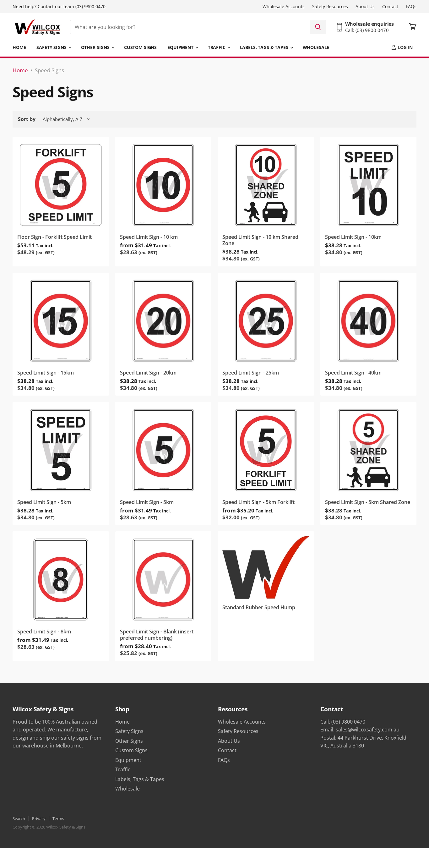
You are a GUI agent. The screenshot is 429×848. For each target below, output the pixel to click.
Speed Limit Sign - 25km (250, 372)
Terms (58, 818)
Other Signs (96, 47)
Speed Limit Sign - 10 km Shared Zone (260, 240)
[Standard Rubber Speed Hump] (265, 567)
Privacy (39, 818)
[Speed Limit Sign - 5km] (60, 450)
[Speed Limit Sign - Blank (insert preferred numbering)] (163, 579)
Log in (404, 47)
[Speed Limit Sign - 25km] (265, 320)
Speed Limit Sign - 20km (148, 372)
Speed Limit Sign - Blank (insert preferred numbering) (156, 635)
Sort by (26, 119)
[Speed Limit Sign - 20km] (163, 320)
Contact (390, 6)
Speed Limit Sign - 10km (353, 236)
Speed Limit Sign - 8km (44, 631)
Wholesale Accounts (284, 6)
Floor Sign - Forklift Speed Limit (54, 236)
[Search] (318, 27)
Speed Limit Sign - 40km (353, 372)
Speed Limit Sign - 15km (45, 372)
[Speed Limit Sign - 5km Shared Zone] (368, 450)
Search (19, 818)
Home (19, 47)
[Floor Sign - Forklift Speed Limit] (60, 184)
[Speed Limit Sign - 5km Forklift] (265, 450)
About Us (365, 6)
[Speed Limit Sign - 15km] (60, 320)
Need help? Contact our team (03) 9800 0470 (59, 6)
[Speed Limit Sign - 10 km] (163, 184)
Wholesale (316, 47)
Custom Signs (140, 47)
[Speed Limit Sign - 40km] (368, 320)
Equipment (181, 47)
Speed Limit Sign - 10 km (149, 236)
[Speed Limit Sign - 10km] (368, 184)
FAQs (411, 6)
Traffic (217, 47)
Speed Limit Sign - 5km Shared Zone (367, 502)
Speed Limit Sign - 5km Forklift (258, 502)
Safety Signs (52, 47)
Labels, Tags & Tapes (265, 47)
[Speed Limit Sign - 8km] (60, 579)
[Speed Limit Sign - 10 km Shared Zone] (265, 184)
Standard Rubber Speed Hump (258, 607)
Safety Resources (330, 6)
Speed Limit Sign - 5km (44, 502)
